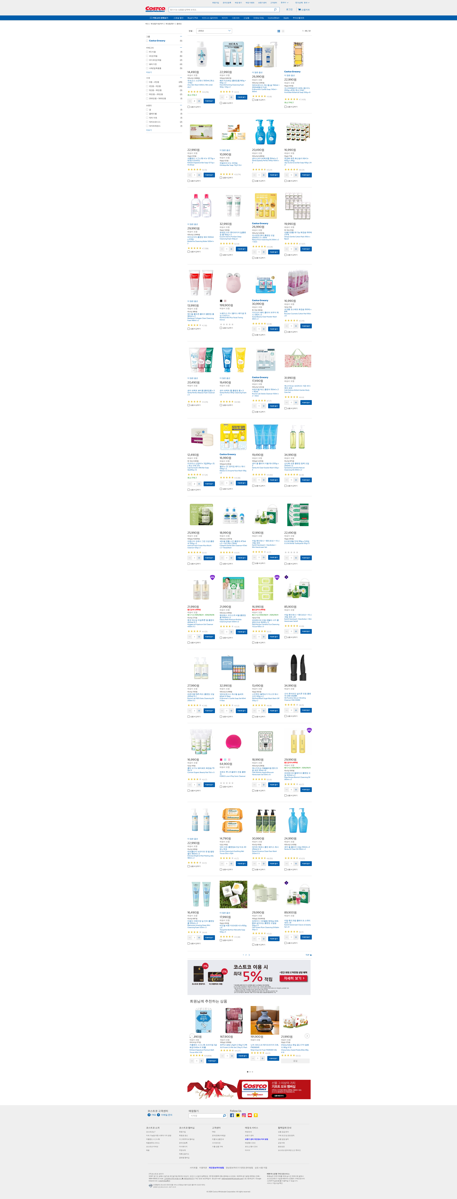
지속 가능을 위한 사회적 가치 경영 (158, 1135)
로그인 (289, 9)
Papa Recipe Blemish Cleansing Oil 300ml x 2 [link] (297, 778)
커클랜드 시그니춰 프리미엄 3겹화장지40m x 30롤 (203, 1046)
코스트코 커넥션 (152, 1146)
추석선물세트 (298, 18)
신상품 (246, 18)
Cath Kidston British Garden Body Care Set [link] (296, 391)
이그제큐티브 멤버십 (186, 1139)
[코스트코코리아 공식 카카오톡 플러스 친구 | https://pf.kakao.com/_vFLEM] (238, 1116)
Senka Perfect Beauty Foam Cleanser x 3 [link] (201, 394)
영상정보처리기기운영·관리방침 (239, 1167)
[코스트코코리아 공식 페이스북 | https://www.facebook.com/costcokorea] (232, 1116)
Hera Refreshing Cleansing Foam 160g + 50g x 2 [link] (232, 86)
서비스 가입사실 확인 (275, 1183)
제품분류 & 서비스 (153, 1143)
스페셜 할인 (179, 18)
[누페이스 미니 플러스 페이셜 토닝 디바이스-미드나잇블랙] (221, 301)
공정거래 (281, 1143)
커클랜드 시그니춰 (153, 1139)
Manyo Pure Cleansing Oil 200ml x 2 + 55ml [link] (265, 241)
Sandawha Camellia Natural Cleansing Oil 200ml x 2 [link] (294, 469)
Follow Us (235, 1111)
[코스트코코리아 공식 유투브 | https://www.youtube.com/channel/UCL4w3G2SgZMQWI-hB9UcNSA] (250, 1116)
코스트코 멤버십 (187, 1127)
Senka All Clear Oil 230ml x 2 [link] (295, 849)
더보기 (149, 72)
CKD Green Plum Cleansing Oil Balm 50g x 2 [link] (265, 928)
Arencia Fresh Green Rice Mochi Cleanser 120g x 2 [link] (199, 546)
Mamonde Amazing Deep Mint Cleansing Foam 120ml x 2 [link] (198, 926)
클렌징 (179, 24)
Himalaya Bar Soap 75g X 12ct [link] (230, 165)
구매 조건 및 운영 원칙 (286, 1135)
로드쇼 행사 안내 (251, 1146)
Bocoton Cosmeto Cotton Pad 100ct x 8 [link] (297, 315)
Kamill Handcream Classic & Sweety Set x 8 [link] (297, 926)
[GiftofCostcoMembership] (249, 1098)
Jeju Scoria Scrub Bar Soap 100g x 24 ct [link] (298, 164)
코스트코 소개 (152, 1127)
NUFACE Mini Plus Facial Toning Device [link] (231, 318)
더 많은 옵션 (257, 72)
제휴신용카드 (184, 1154)
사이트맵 (193, 1167)
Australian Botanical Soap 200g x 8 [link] (297, 92)
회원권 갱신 (183, 1135)
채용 (147, 1150)
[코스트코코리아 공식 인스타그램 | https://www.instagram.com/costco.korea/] (244, 1116)
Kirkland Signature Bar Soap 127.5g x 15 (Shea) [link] (200, 164)
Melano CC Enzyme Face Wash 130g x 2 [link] (233, 472)
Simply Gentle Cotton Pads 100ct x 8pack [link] (297, 238)
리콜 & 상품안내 (218, 1139)
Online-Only (258, 18)
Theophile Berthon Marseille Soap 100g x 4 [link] (232, 931)
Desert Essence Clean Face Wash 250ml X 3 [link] (264, 852)
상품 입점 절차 (283, 1139)
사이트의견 (216, 1143)
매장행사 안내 (250, 1143)
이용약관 (203, 1167)
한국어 (283, 2)
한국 (305, 3)
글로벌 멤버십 (184, 1158)
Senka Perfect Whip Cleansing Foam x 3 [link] (233, 394)
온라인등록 (183, 1143)
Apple (286, 18)
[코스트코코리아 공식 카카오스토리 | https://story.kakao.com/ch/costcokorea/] (256, 1116)
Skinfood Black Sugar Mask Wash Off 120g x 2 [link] (265, 699)
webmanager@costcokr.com (232, 1178)
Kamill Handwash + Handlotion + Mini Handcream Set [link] (264, 546)
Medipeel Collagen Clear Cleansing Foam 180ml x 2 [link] (200, 319)
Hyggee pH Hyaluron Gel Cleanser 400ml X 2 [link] (200, 625)
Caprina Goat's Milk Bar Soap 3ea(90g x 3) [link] (198, 469)
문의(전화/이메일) (219, 1135)
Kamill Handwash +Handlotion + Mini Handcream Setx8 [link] (298, 620)
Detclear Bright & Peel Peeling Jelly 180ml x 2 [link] (200, 857)
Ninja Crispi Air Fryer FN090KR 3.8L (264, 1050)
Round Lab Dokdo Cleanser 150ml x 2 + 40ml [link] (265, 395)
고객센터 (216, 1127)
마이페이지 (183, 1146)
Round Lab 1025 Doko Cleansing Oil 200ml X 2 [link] (200, 699)
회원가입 (182, 1132)
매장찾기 (194, 1111)
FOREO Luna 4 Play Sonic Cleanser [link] (233, 776)
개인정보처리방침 (216, 1167)
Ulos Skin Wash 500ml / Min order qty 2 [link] (200, 86)
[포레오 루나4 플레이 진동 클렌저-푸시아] (221, 759)
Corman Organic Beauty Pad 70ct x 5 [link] (200, 772)
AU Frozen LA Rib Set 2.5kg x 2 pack (233, 1047)
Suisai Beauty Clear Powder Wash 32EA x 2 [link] (264, 318)
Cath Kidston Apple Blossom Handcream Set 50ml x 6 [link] (263, 773)
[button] (276, 9)
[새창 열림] (151, 1186)
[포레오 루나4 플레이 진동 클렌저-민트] (225, 759)
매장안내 (248, 1132)
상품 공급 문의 (283, 1132)
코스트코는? (150, 1132)
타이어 (225, 18)
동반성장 (281, 1146)
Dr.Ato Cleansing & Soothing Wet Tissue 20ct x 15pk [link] (232, 852)
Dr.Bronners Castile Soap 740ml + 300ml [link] (264, 90)
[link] (201, 66)
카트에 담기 (209, 101)
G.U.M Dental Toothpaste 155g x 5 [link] (297, 543)
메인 (147, 24)
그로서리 (235, 18)
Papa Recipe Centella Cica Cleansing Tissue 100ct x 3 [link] (265, 625)
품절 (295, 1060)
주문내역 (182, 1150)
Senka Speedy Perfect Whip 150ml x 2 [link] (265, 161)
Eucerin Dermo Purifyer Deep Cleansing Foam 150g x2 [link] (230, 238)
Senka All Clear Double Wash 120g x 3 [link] (265, 469)
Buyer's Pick (193, 18)
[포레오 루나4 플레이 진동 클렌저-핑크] (229, 759)
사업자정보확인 (164, 1181)
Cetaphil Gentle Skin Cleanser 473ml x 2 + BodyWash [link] (233, 546)
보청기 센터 (249, 1135)
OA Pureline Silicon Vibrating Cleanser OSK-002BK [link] (295, 699)
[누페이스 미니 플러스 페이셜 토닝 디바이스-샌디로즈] (225, 301)
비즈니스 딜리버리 (210, 18)
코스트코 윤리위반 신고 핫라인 (289, 1150)
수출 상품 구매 (217, 1146)
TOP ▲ (309, 955)
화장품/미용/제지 (157, 24)
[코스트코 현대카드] (249, 994)
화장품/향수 (170, 24)
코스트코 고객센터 (158, 1111)
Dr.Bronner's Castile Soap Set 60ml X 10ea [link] (233, 699)
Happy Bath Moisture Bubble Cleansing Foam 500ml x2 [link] (230, 620)
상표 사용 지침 (261, 1167)
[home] (155, 9)
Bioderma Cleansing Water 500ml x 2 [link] (200, 242)
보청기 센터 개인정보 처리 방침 (256, 1139)
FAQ (213, 1132)
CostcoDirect (273, 18)
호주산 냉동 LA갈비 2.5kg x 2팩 (233, 1045)
